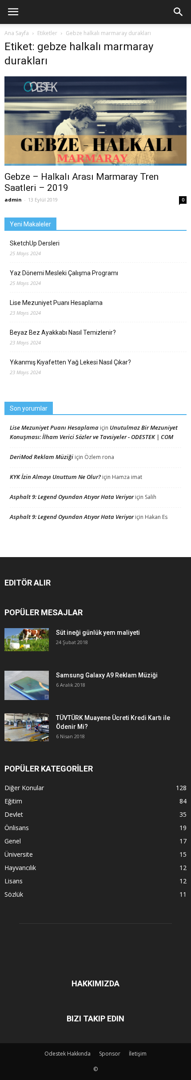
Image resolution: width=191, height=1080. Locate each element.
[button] (178, 12)
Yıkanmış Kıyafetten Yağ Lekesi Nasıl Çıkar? (70, 362)
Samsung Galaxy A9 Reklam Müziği (107, 675)
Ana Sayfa (16, 33)
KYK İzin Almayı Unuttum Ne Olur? (55, 477)
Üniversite (18, 854)
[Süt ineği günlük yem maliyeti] (26, 639)
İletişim (138, 1053)
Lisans (13, 881)
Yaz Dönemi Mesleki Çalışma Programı (64, 273)
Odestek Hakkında (67, 1053)
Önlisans (16, 827)
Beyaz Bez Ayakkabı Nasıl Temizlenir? (63, 332)
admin (13, 199)
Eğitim (13, 801)
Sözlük (13, 894)
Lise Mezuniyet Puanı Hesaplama (56, 302)
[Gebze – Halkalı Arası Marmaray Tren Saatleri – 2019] (95, 121)
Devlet (13, 814)
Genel (12, 841)
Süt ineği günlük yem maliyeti (98, 632)
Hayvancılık (20, 867)
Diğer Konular (24, 787)
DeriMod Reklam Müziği (41, 457)
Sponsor (109, 1053)
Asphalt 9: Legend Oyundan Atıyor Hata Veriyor (72, 497)
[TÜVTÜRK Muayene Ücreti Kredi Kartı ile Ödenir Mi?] (26, 727)
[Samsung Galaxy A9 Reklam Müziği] (26, 685)
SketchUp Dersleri (35, 243)
